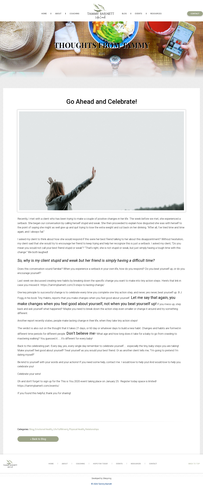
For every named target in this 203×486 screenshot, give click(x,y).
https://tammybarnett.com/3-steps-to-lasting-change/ (72, 284)
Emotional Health (43, 429)
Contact (195, 14)
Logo (100, 11)
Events (138, 14)
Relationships (92, 429)
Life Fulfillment (60, 429)
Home (44, 14)
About (58, 14)
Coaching (74, 14)
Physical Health (76, 429)
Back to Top (194, 464)
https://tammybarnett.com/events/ (38, 385)
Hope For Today (100, 464)
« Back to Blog (38, 439)
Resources (156, 14)
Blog (124, 14)
